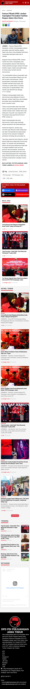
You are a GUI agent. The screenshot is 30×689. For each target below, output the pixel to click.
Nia (4, 229)
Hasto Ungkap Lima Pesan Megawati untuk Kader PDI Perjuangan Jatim (14, 389)
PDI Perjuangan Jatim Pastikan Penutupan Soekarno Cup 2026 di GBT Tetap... (10, 536)
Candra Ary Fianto (13, 171)
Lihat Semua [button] (15, 515)
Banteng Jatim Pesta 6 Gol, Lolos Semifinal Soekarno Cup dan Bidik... (10, 555)
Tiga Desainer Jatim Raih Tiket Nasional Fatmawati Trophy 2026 (14, 252)
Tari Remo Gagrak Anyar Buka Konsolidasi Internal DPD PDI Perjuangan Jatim (15, 279)
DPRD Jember (22, 171)
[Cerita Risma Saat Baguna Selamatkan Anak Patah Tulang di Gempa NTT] (15, 302)
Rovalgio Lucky (7, 282)
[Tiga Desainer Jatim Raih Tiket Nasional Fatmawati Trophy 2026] (15, 413)
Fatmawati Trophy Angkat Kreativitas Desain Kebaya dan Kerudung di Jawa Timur (14, 462)
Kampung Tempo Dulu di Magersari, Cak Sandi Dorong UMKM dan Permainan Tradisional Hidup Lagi (15, 500)
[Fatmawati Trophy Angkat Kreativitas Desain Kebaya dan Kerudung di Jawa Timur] (15, 449)
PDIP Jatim (10, 178)
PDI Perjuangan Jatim (17, 175)
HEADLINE (3, 386)
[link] (15, 36)
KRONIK (3, 313)
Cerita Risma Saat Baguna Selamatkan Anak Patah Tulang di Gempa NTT (13, 225)
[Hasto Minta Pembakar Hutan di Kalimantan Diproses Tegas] (15, 339)
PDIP (4, 178)
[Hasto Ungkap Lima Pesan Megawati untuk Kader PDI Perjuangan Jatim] (15, 376)
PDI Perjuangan (7, 175)
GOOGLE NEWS (19, 165)
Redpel (4, 510)
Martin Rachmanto (7, 21)
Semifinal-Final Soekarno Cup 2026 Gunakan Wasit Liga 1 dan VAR (10, 546)
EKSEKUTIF (3, 497)
